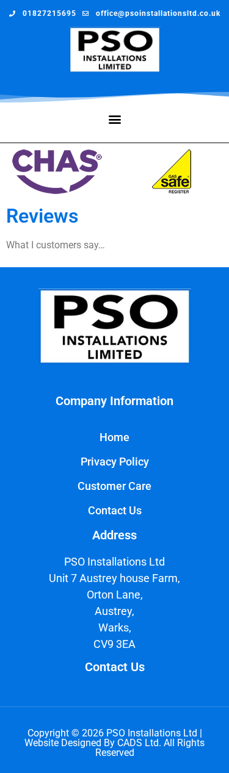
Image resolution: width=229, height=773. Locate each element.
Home (114, 437)
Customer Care (114, 486)
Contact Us (115, 510)
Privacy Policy (115, 461)
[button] (114, 119)
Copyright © (54, 733)
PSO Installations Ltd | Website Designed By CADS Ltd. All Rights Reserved (114, 742)
